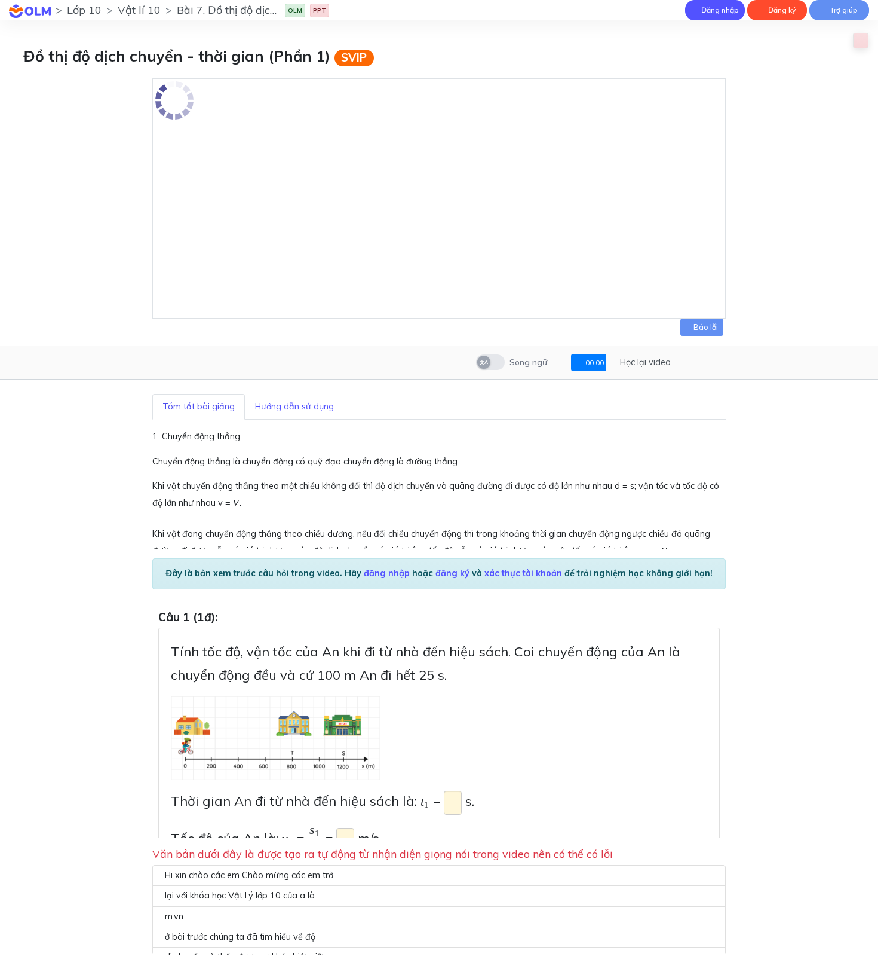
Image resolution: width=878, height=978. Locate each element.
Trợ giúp (843, 9)
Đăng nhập (719, 9)
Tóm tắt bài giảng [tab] (198, 406)
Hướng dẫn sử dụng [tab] (294, 406)
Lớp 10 (84, 10)
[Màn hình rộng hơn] (684, 362)
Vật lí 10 (139, 10)
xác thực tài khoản (523, 573)
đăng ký (452, 573)
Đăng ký (781, 9)
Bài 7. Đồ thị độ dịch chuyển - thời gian (273, 10)
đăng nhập (387, 573)
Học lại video (644, 362)
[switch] (490, 362)
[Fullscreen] (700, 362)
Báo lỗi (705, 327)
